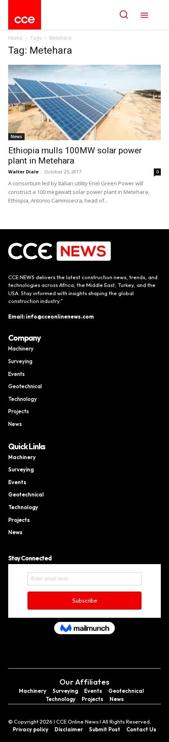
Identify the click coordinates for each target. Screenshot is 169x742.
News (16, 136)
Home (15, 37)
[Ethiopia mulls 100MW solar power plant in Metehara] (84, 102)
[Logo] (24, 19)
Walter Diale (23, 171)
